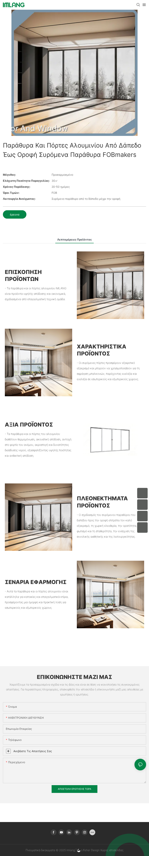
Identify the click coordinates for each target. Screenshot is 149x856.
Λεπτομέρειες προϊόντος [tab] (74, 239)
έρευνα (14, 214)
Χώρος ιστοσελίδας (111, 850)
